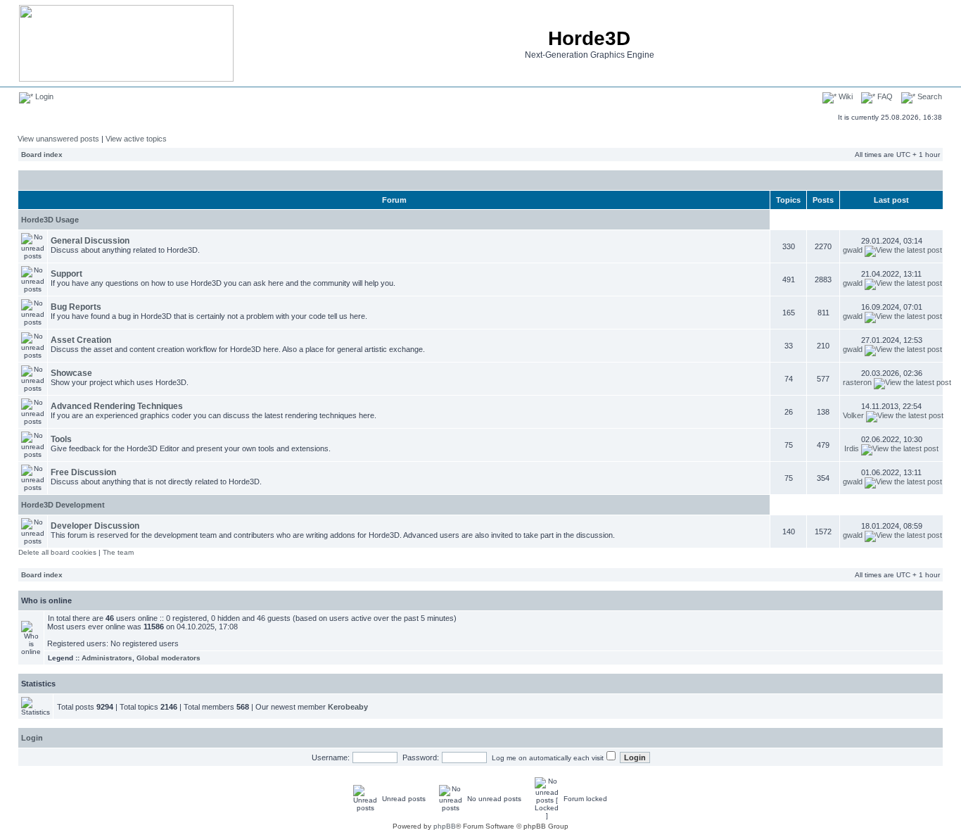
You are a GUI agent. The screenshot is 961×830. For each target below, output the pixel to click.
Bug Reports (76, 307)
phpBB (444, 826)
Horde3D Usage (50, 219)
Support (66, 274)
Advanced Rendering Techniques (117, 406)
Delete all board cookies (57, 552)
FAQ (884, 96)
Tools (61, 439)
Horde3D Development (63, 505)
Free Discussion (83, 472)
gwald (853, 250)
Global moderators (168, 658)
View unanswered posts (58, 138)
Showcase (71, 373)
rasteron (857, 382)
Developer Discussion (95, 526)
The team (118, 552)
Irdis (851, 448)
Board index (42, 154)
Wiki (844, 96)
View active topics (136, 138)
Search (928, 96)
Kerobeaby (348, 707)
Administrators (107, 658)
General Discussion (90, 241)
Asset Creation (81, 340)
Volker (853, 415)
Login (43, 96)
